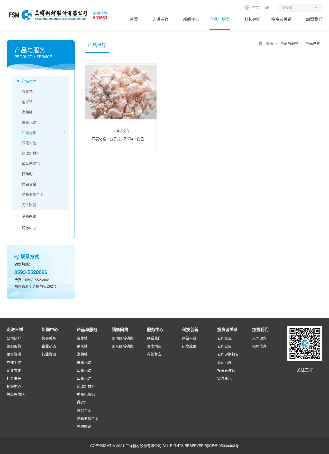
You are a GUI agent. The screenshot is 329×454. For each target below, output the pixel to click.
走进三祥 (160, 19)
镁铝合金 (29, 183)
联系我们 (154, 338)
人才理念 (259, 338)
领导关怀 (49, 338)
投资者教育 (226, 370)
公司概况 (224, 338)
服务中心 (29, 227)
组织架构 (14, 346)
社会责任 (14, 378)
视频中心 (14, 386)
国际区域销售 (122, 346)
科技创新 (252, 19)
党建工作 (14, 362)
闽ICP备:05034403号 (222, 445)
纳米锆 (27, 101)
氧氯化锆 (29, 122)
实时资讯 (224, 378)
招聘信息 (259, 346)
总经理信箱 (16, 394)
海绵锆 (27, 111)
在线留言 (154, 354)
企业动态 (49, 346)
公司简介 (14, 338)
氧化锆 (27, 91)
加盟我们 (314, 19)
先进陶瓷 (29, 204)
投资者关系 (281, 19)
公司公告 (224, 346)
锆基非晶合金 (32, 194)
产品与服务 (219, 19)
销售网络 (29, 216)
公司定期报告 (228, 354)
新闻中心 (191, 19)
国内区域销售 (122, 338)
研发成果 (189, 346)
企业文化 (14, 370)
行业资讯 (49, 354)
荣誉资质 (14, 354)
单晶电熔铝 (31, 163)
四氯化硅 (29, 142)
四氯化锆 (29, 132)
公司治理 (224, 362)
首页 (134, 19)
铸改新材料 (31, 153)
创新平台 (189, 338)
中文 (255, 7)
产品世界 (29, 81)
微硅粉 (27, 173)
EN (267, 7)
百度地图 (154, 346)
